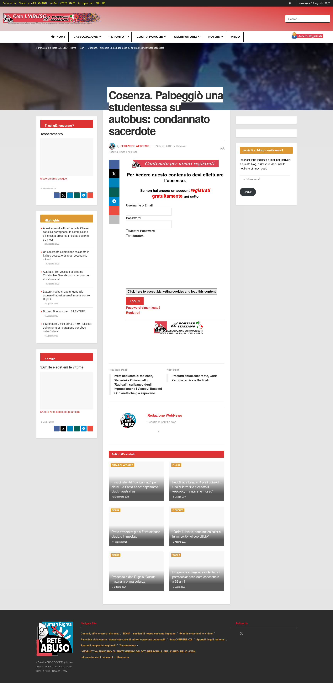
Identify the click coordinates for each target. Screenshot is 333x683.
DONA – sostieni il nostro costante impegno (149, 633)
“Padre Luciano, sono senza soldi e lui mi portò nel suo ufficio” (196, 534)
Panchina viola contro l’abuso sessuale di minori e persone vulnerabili (123, 639)
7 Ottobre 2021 (119, 586)
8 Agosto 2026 (51, 303)
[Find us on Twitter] (289, 3)
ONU (98, 3)
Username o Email (139, 205)
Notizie (214, 36)
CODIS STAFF (67, 3)
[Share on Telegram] (114, 201)
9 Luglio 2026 (178, 586)
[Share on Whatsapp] (114, 192)
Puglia (176, 465)
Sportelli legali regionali (210, 639)
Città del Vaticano (122, 465)
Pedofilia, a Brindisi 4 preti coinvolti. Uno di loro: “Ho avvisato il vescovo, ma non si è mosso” (196, 487)
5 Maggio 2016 (179, 496)
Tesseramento (51, 133)
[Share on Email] (114, 210)
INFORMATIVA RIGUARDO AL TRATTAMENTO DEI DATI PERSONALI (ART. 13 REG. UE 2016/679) (138, 651)
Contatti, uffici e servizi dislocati (100, 633)
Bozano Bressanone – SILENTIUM (64, 311)
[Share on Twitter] (114, 173)
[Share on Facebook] (114, 164)
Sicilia (115, 510)
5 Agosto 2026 (51, 335)
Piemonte (177, 510)
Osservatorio (185, 36)
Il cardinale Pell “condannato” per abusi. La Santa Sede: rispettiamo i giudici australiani (136, 487)
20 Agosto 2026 (51, 243)
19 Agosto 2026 (51, 263)
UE (103, 3)
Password (133, 218)
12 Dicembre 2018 (120, 496)
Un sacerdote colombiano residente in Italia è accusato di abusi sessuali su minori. (66, 255)
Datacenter (9, 3)
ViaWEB (32, 3)
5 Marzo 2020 (47, 421)
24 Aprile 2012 (164, 146)
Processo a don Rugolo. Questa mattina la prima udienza (134, 579)
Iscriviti (248, 192)
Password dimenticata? (143, 307)
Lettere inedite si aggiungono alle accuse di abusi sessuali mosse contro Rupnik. (66, 295)
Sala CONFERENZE (181, 639)
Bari (82, 47)
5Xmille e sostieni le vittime (61, 367)
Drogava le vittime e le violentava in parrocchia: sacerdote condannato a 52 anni (196, 577)
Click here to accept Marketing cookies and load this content (172, 291)
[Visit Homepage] (53, 18)
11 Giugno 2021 (119, 541)
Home (60, 36)
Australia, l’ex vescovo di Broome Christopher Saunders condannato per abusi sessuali (66, 275)
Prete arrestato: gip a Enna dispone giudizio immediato (136, 534)
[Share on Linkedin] (114, 182)
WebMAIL (43, 3)
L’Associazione (86, 36)
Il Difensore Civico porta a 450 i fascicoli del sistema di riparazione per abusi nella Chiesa (67, 327)
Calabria (181, 146)
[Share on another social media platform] (114, 219)
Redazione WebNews (134, 146)
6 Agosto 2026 (51, 315)
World (176, 555)
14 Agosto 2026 (51, 283)
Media (235, 36)
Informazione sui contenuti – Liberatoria (105, 657)
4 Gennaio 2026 (48, 188)
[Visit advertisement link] (180, 18)
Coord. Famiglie (150, 36)
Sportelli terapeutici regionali (98, 645)
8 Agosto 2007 (179, 541)
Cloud (22, 3)
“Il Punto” (117, 36)
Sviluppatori (85, 3)
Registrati (133, 312)
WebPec (54, 3)
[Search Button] (327, 19)
